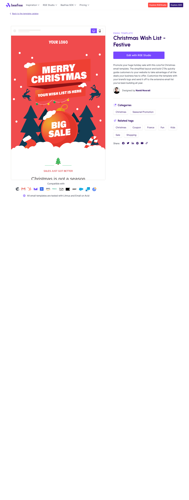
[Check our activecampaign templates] (42, 189)
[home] (14, 5)
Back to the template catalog (25, 13)
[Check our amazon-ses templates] (48, 189)
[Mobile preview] (100, 30)
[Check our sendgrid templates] (88, 189)
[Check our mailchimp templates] (17, 189)
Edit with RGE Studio (139, 55)
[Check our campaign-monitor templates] (35, 189)
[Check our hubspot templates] (29, 189)
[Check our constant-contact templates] (94, 189)
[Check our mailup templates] (74, 189)
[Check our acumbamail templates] (61, 189)
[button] (33, 5)
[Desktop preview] (94, 30)
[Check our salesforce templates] (81, 189)
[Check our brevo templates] (54, 189)
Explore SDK (176, 5)
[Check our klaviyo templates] (68, 189)
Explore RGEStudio (157, 5)
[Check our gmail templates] (23, 189)
